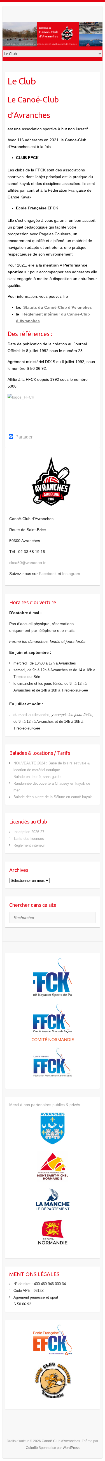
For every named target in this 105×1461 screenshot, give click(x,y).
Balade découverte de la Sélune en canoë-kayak (52, 797)
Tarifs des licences (28, 838)
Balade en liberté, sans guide (36, 777)
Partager (23, 437)
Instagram (71, 573)
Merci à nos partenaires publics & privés (44, 1104)
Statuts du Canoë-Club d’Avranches (57, 307)
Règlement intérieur (29, 845)
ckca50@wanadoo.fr (27, 562)
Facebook (48, 573)
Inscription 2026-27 (28, 832)
